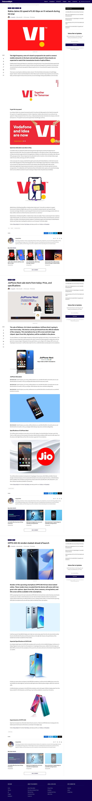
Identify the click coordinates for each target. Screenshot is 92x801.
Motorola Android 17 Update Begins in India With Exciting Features (53, 522)
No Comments (27, 17)
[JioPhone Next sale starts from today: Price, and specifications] (35, 307)
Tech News (27, 224)
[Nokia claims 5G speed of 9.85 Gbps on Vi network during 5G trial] (35, 35)
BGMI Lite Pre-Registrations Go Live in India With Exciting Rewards (34, 522)
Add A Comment (35, 269)
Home (9, 4)
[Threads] (3, 64)
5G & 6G (16, 4)
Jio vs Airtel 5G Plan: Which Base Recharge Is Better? (33, 262)
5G (8, 228)
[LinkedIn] (3, 69)
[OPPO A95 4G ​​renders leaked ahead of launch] (35, 564)
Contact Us (74, 1)
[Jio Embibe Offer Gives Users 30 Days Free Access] (16, 515)
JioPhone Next (11, 488)
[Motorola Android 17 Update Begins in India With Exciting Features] (53, 515)
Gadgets (64, 1)
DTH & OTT (58, 1)
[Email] (3, 75)
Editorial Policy (30, 792)
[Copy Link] (3, 67)
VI (20, 8)
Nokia (12, 228)
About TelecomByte (31, 788)
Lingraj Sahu (13, 17)
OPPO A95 (10, 731)
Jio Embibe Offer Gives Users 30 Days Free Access (74, 12)
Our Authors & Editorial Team (33, 790)
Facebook (47, 224)
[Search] (79, 1)
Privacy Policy (73, 49)
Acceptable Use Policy (52, 792)
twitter (68, 790)
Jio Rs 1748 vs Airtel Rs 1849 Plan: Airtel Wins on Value (16, 262)
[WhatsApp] (3, 72)
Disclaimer (49, 790)
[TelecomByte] (7, 1)
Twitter (41, 224)
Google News (69, 792)
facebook (69, 788)
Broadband (52, 1)
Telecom (46, 1)
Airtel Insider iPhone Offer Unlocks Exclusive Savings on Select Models (52, 262)
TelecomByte (16, 224)
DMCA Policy (50, 794)
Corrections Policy (31, 794)
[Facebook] (3, 58)
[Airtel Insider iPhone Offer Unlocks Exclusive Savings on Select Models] (53, 255)
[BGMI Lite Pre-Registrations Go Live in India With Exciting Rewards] (34, 515)
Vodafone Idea (17, 228)
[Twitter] (3, 61)
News (69, 1)
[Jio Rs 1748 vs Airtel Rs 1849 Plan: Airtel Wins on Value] (16, 255)
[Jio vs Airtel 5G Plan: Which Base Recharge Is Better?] (34, 255)
